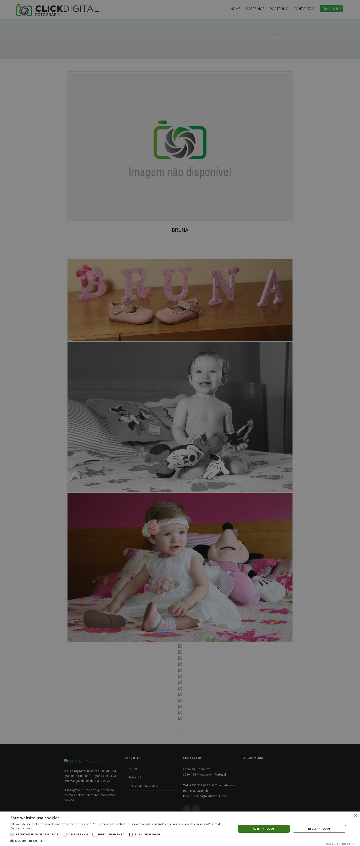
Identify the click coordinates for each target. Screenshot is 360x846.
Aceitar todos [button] (263, 828)
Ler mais (27, 828)
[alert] (180, 423)
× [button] (355, 816)
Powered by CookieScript (341, 843)
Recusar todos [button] (319, 828)
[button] (120, 841)
